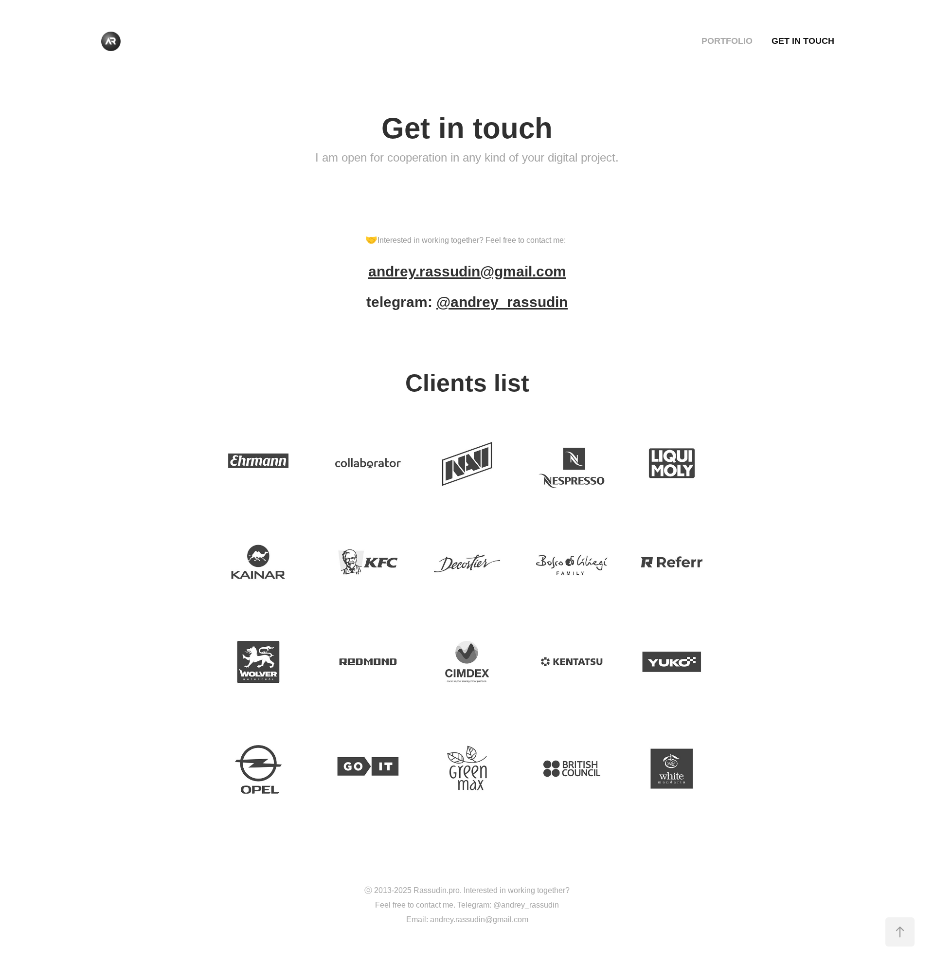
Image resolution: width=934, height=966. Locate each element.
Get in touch (803, 41)
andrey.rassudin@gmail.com (467, 271)
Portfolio (727, 41)
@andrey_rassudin (502, 302)
